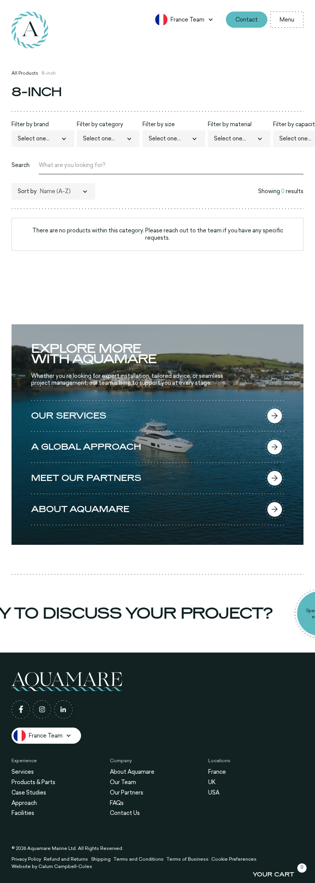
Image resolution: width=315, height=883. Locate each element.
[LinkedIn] (63, 709)
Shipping (101, 859)
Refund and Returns (66, 859)
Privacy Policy (26, 859)
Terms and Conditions (138, 859)
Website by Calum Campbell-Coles (52, 866)
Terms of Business (187, 859)
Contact (246, 19)
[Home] (30, 30)
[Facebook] (21, 709)
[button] (187, 20)
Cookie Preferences (234, 859)
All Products (25, 73)
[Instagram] (42, 709)
